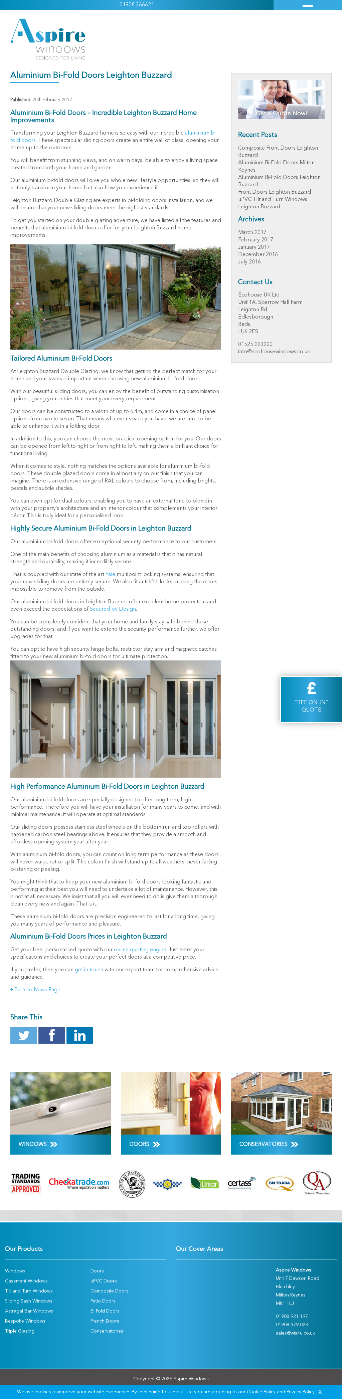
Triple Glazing (19, 1331)
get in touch (89, 970)
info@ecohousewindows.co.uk (274, 352)
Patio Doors (103, 1301)
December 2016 (258, 254)
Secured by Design (113, 609)
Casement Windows (26, 1281)
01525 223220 (255, 344)
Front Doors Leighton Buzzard (274, 192)
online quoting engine (140, 950)
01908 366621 (137, 5)
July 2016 (249, 262)
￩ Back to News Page (35, 990)
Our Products (24, 1249)
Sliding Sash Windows (28, 1301)
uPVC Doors (104, 1281)
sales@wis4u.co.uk (295, 1333)
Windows (15, 1271)
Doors (97, 1271)
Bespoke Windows (25, 1321)
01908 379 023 (292, 1325)
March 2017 (252, 232)
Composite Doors (110, 1291)
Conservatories (107, 1331)
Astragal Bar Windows (29, 1311)
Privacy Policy (300, 1392)
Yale (110, 574)
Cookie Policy (261, 1392)
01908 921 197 (292, 1316)
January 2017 (254, 247)
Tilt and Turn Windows (29, 1291)
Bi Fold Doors (105, 1311)
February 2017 (255, 240)
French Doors (105, 1321)
